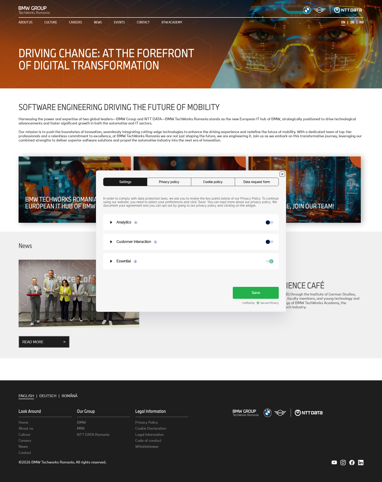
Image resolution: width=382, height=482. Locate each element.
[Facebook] (352, 462)
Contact (143, 22)
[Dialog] (191, 241)
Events (119, 22)
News (98, 22)
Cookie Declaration (150, 428)
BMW (81, 422)
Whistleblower (147, 446)
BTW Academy (172, 22)
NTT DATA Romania (93, 434)
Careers (75, 22)
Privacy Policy (146, 422)
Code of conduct (148, 440)
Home (23, 422)
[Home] (34, 9)
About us (25, 22)
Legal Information (149, 434)
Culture (50, 22)
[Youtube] (334, 462)
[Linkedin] (360, 462)
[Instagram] (343, 462)
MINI (80, 428)
